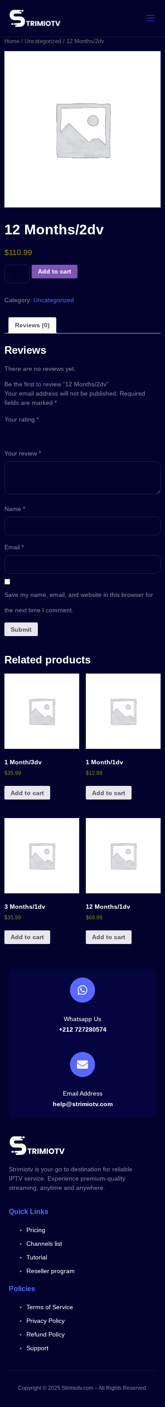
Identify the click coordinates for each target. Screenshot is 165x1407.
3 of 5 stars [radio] (34, 432)
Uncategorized (43, 41)
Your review (22, 453)
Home (11, 41)
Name (14, 508)
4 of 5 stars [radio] (46, 432)
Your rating (21, 419)
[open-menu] (150, 18)
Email (14, 547)
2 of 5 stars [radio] (22, 432)
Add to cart (54, 271)
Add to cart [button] (27, 792)
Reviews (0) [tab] (32, 325)
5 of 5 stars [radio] (59, 432)
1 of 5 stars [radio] (9, 432)
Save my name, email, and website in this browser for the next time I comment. (78, 602)
